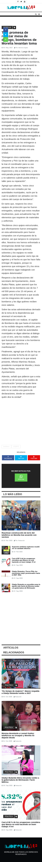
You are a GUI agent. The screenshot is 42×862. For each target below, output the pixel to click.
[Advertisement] (21, 420)
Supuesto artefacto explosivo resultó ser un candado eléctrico (26, 547)
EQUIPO (16, 446)
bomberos (6, 446)
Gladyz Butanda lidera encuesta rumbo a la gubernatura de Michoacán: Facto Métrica (20, 780)
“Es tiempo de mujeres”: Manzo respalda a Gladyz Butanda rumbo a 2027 (20, 692)
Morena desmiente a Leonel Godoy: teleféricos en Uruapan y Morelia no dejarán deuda (18, 735)
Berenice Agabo (23, 47)
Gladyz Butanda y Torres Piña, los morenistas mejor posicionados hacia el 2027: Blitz (26, 573)
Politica (9, 685)
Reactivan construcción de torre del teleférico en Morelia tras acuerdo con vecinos (19, 535)
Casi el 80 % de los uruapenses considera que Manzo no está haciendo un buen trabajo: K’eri (24, 560)
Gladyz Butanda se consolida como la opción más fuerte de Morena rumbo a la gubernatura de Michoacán (26, 586)
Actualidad (10, 527)
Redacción (21, 540)
